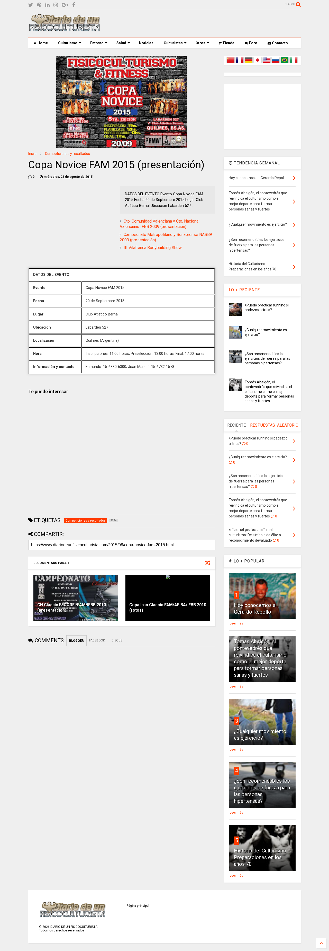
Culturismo (67, 43)
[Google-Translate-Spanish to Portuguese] (284, 63)
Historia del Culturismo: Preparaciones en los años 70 (260, 857)
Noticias (146, 43)
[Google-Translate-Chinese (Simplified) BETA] (230, 63)
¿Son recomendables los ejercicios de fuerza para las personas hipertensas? (267, 358)
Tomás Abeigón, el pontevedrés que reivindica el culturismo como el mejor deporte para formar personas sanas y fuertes (269, 391)
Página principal (137, 906)
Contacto (279, 43)
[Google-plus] (65, 5)
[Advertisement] (207, 23)
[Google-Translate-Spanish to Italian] (293, 63)
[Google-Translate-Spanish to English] (266, 63)
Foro (252, 43)
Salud (121, 43)
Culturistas (173, 43)
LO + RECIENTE (244, 289)
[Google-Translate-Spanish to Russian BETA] (275, 63)
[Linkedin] (47, 5)
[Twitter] (30, 5)
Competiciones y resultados (67, 154)
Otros (200, 43)
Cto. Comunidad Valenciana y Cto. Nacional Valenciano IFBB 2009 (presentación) (159, 224)
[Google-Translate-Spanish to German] (248, 63)
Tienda (228, 43)
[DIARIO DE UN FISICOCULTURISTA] (64, 29)
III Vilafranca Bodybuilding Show (153, 247)
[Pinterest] (39, 5)
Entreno (97, 43)
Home (42, 43)
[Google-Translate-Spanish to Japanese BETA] (257, 63)
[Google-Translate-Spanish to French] (239, 63)
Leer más (236, 623)
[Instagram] (55, 5)
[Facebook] (73, 5)
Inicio (32, 154)
